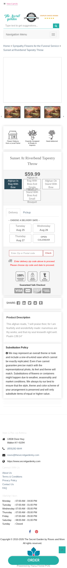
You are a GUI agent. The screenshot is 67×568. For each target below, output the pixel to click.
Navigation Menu (16, 34)
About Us (7, 473)
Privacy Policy (9, 480)
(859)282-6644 (14, 448)
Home (6, 46)
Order (33, 560)
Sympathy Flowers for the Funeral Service (36, 46)
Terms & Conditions (12, 476)
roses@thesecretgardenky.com (23, 455)
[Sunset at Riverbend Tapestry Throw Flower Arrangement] (12, 112)
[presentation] (1, 116)
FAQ (4, 488)
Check (48, 253)
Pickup (27, 212)
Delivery (13, 212)
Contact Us (8, 484)
